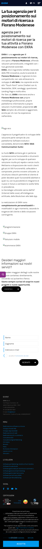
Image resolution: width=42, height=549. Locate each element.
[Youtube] (12, 488)
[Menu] (38, 3)
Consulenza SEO (8, 437)
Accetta (21, 544)
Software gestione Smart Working (14, 471)
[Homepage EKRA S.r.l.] (5, 3)
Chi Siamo (6, 442)
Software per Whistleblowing (12, 478)
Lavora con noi (7, 451)
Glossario (6, 453)
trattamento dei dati (22, 356)
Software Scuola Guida (10, 466)
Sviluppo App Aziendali (10, 431)
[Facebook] (4, 488)
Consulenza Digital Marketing (12, 440)
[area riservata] (27, 3)
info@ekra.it (11, 412)
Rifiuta (30, 538)
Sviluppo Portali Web (9, 428)
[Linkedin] (16, 488)
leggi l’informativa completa (25, 528)
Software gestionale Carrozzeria (13, 473)
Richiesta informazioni (10, 449)
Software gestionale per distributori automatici (18, 469)
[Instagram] (8, 488)
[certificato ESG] (33, 502)
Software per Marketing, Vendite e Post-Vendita (18, 464)
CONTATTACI (8, 289)
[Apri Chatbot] (3, 274)
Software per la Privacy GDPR (12, 475)
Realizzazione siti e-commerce (13, 435)
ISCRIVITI (26, 362)
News (5, 447)
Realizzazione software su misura (14, 426)
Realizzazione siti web (10, 433)
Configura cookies (16, 538)
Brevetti (5, 444)
